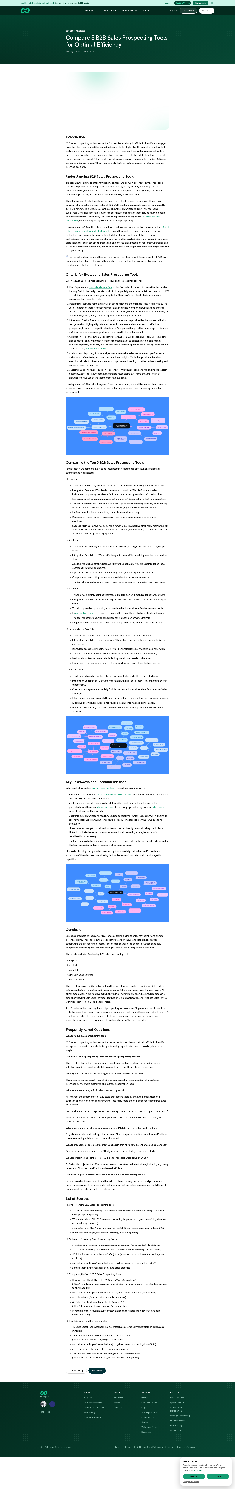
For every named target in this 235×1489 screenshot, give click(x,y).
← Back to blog (76, 1370)
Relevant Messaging (93, 1402)
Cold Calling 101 (148, 1417)
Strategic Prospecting (180, 1416)
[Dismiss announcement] (212, 3)
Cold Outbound (177, 1398)
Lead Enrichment (177, 1420)
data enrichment (105, 807)
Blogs (143, 1407)
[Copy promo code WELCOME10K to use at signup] (189, 3)
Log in (172, 10)
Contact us (117, 1407)
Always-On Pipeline (92, 1417)
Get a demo (188, 10)
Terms (127, 1447)
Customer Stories (149, 1402)
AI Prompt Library (149, 1412)
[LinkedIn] (42, 1412)
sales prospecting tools (103, 788)
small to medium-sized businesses (114, 794)
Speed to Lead (177, 1402)
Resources (146, 1432)
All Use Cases (176, 1430)
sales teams (158, 807)
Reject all (194, 1476)
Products (89, 10)
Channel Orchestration (94, 1407)
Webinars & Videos (150, 1427)
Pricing (146, 10)
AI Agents (88, 1398)
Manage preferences (191, 1482)
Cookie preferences (186, 1447)
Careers (116, 1402)
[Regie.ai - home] (25, 10)
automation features (96, 348)
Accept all (217, 1476)
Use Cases (108, 10)
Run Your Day (176, 1425)
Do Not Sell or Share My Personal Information (154, 1447)
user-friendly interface (100, 287)
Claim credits (200, 3)
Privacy (118, 1447)
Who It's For (128, 10)
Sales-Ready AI (91, 1412)
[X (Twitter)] (49, 1412)
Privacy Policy (199, 1470)
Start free (206, 10)
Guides (144, 1422)
